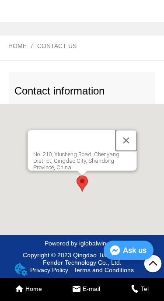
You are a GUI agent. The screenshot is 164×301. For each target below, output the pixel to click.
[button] (82, 183)
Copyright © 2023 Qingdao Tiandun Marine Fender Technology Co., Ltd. (82, 259)
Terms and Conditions (103, 269)
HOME (17, 45)
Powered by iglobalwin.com (82, 243)
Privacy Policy (49, 269)
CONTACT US (57, 45)
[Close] (125, 140)
